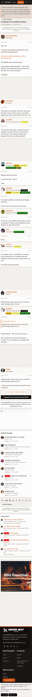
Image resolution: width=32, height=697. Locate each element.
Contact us (6, 661)
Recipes (19, 654)
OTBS (5, 537)
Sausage (13, 485)
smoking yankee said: (8, 321)
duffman (7, 478)
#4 (30, 171)
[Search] (30, 2)
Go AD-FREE (9, 680)
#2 (30, 107)
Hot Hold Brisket (10, 468)
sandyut (7, 447)
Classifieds (20, 666)
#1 (30, 42)
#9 (30, 298)
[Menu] (2, 2)
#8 (30, 250)
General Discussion (20, 462)
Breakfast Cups (9, 491)
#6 (30, 217)
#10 (30, 317)
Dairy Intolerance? (10, 445)
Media (18, 658)
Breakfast (15, 493)
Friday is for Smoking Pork (18, 476)
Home (4, 654)
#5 (30, 196)
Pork (11, 478)
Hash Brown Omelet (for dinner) (13, 519)
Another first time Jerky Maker (14, 452)
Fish (11, 439)
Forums (5, 658)
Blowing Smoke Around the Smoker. (20, 447)
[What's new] (26, 2)
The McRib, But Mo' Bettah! (12, 526)
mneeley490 (8, 493)
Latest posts (5, 516)
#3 (30, 126)
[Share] (28, 42)
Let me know (6, 14)
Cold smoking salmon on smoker (14, 437)
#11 (30, 375)
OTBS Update (13, 533)
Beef (12, 470)
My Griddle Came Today (11, 549)
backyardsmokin (7, 24)
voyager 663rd (9, 454)
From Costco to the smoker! (13, 483)
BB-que (7, 439)
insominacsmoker (9, 462)
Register (5, 677)
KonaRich (7, 485)
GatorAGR (7, 470)
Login (4, 673)
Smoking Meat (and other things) (22, 662)
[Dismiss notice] (29, 7)
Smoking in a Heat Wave (12, 460)
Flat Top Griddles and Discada (12, 523)
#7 (30, 236)
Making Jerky (18, 454)
